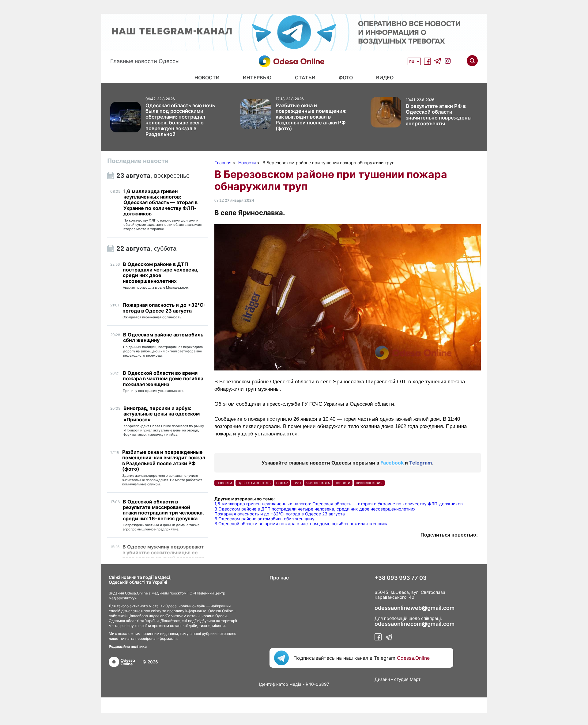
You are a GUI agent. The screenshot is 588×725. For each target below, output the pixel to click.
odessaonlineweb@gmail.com (414, 608)
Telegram (420, 463)
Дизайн (382, 679)
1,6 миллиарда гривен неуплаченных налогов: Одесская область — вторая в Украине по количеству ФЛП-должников (338, 503)
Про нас (279, 578)
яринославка (318, 483)
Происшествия (369, 483)
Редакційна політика (128, 646)
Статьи (305, 77)
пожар (282, 483)
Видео (385, 77)
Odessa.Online (413, 658)
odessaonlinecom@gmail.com (414, 624)
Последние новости (137, 161)
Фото (346, 77)
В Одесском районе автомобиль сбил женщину (264, 518)
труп (297, 483)
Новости (207, 77)
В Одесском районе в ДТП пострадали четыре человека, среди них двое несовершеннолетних (315, 508)
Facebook (392, 463)
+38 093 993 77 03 (401, 578)
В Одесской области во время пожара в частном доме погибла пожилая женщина (301, 523)
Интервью (257, 77)
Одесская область (254, 483)
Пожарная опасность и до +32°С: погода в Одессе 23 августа (279, 513)
